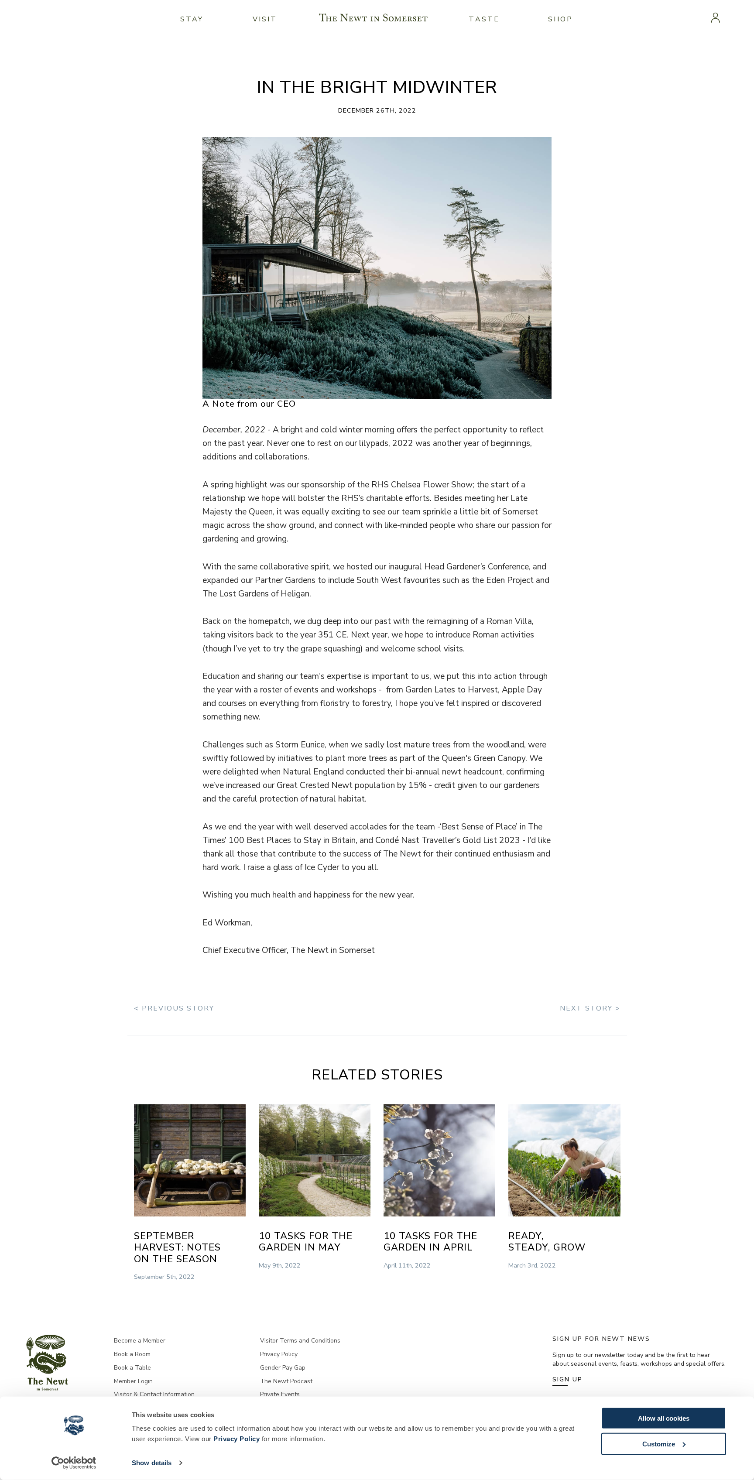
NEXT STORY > (590, 1008)
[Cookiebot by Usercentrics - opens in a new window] (74, 1463)
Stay (192, 19)
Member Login (133, 1381)
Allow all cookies (663, 1418)
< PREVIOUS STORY (174, 1008)
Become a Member (139, 1340)
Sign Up (567, 1379)
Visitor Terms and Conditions (300, 1340)
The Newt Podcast (286, 1381)
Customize (658, 1443)
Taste (484, 19)
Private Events (280, 1394)
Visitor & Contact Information (154, 1394)
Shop (560, 19)
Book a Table (132, 1368)
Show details (151, 1462)
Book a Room (132, 1354)
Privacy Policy (236, 1438)
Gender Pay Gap (282, 1368)
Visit (265, 19)
